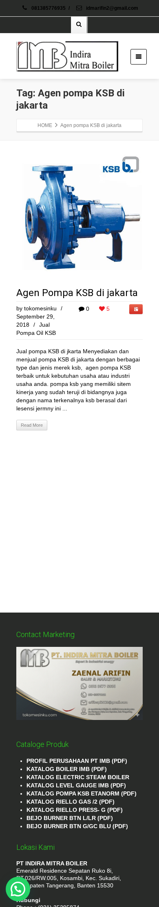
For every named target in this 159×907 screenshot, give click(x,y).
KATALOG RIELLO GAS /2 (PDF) (70, 801)
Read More (32, 425)
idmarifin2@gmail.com (111, 8)
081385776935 (48, 8)
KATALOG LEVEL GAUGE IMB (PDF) (76, 785)
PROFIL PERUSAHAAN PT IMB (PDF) (76, 761)
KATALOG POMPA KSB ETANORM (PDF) (81, 793)
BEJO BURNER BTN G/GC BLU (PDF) (77, 826)
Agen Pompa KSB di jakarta (77, 293)
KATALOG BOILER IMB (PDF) (66, 769)
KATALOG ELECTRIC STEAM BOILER (77, 777)
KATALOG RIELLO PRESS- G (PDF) (74, 810)
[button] (18, 889)
